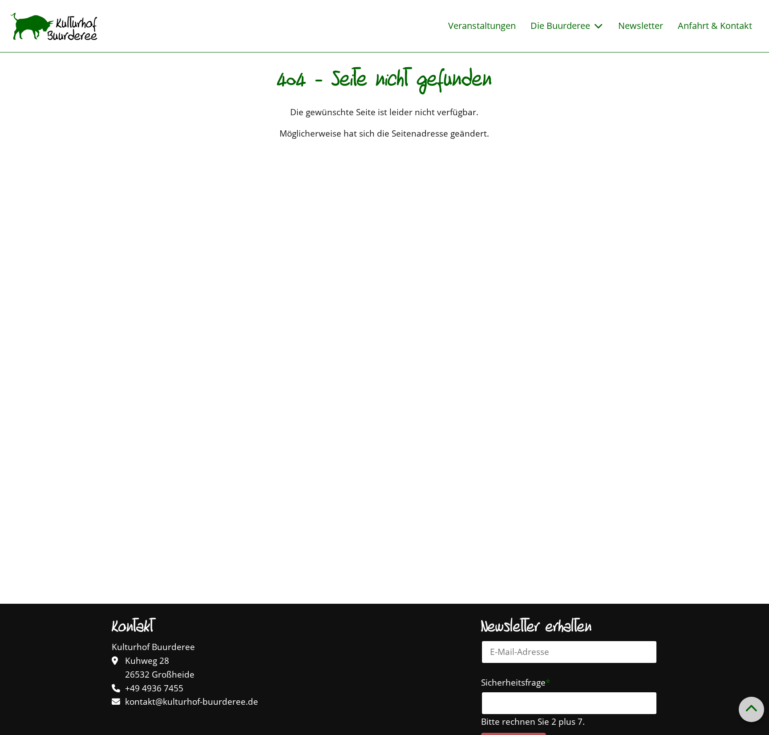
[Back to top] (751, 709)
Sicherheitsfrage (515, 682)
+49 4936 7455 (154, 688)
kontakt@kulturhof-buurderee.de (191, 701)
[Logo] (54, 26)
